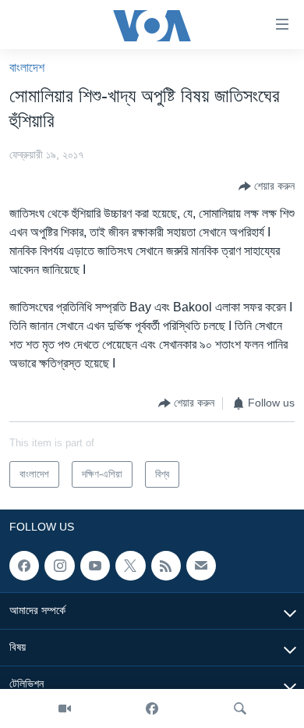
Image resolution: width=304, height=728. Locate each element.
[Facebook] (152, 708)
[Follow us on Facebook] (24, 566)
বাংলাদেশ (26, 67)
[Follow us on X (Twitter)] (130, 566)
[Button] (267, 186)
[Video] (64, 708)
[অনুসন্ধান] (240, 708)
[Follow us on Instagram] (59, 566)
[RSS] (166, 566)
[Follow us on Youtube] (95, 566)
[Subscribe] (201, 566)
